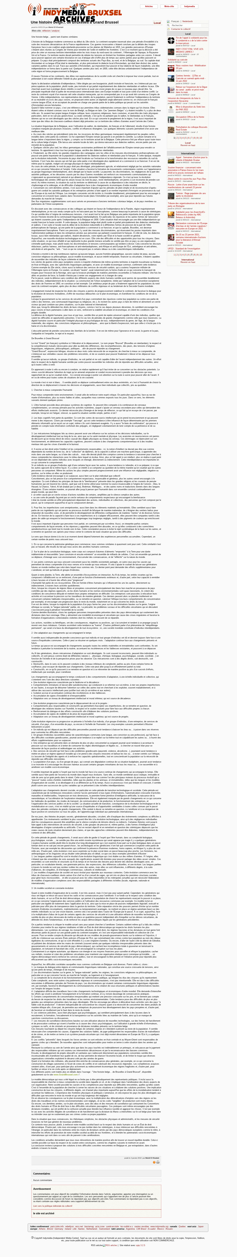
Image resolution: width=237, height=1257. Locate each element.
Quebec (182, 1226)
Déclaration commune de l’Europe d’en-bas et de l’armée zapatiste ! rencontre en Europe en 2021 (191, 226)
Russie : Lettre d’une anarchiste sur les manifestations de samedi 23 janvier (186, 186)
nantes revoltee (141, 1226)
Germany (59, 1229)
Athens (42, 1229)
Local (188, 33)
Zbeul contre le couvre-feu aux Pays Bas (187, 179)
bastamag (89, 1226)
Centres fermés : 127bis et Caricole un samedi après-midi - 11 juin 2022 (190, 78)
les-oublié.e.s (126, 1226)
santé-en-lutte (112, 1226)
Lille (74, 1229)
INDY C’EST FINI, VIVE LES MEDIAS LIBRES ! (189, 50)
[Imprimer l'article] (158, 1163)
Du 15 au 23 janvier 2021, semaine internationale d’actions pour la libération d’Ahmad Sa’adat (191, 238)
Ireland (68, 1229)
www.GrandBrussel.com (66, 1074)
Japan (200, 1226)
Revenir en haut (188, 145)
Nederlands (187, 21)
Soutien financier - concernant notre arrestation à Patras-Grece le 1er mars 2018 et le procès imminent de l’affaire (186, 170)
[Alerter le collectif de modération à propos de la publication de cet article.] (154, 1163)
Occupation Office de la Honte (190, 117)
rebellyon (69, 1226)
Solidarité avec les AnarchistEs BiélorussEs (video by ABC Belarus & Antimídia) (190, 215)
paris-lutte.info (57, 1226)
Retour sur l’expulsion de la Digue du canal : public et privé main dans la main (191, 89)
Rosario (169, 1229)
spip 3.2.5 (140, 1245)
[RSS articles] (110, 1245)
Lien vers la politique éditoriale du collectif (52, 1206)
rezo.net (79, 1226)
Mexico (160, 1229)
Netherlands (91, 1229)
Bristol (50, 1229)
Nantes (81, 1229)
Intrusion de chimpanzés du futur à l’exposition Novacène (184, 99)
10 (201, 138)
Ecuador (152, 1229)
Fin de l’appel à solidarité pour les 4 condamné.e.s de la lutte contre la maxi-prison (191, 40)
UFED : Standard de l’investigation (184, 248)
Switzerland (104, 1229)
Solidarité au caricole (177, 60)
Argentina (130, 1229)
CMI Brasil (141, 1229)
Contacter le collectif (180, 29)
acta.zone (99, 1226)
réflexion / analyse (50, 30)
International (188, 153)
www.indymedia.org (159, 1226)
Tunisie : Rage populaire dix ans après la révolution (191, 194)
